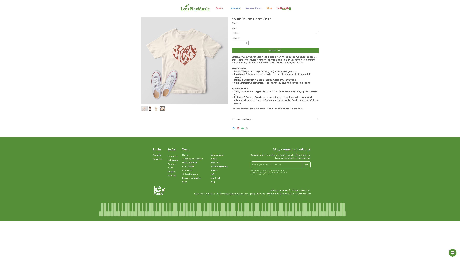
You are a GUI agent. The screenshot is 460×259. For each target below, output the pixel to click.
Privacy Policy (288, 194)
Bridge (214, 159)
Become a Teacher (191, 178)
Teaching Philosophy (192, 159)
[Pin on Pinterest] (238, 128)
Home (185, 155)
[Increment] (246, 43)
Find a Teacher (189, 163)
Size (234, 28)
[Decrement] (233, 43)
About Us (215, 163)
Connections (217, 155)
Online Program (190, 174)
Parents (157, 155)
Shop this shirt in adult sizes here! (285, 109)
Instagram (172, 160)
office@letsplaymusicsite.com (234, 194)
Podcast (171, 176)
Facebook (172, 156)
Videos (214, 170)
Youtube (171, 172)
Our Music (187, 170)
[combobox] (275, 33)
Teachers (157, 159)
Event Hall (215, 178)
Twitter (170, 168)
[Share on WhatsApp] (242, 128)
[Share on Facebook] (233, 128)
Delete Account (303, 194)
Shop (184, 182)
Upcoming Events (219, 167)
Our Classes (188, 167)
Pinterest (171, 164)
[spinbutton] (240, 43)
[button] (290, 8)
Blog (213, 182)
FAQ (213, 174)
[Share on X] (247, 128)
